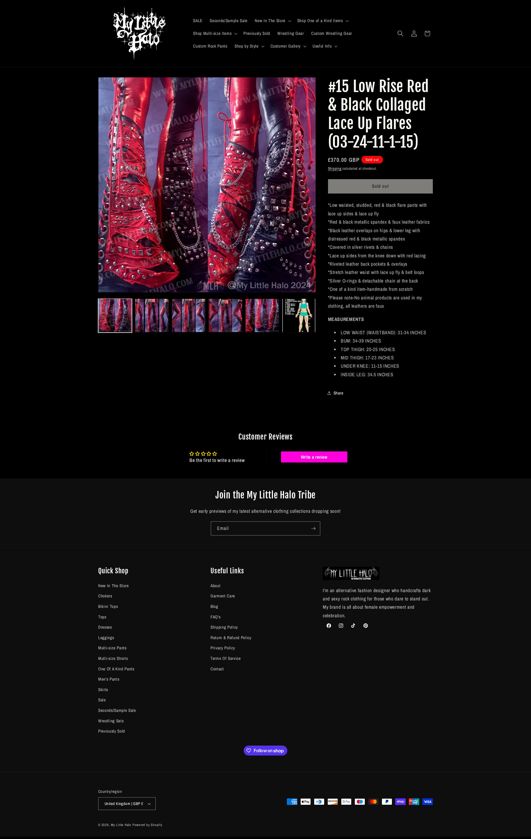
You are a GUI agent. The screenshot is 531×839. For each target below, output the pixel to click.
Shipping (335, 168)
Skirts (103, 689)
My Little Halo (121, 824)
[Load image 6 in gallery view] (299, 315)
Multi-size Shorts (113, 658)
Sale (102, 700)
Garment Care (222, 596)
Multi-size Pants (112, 648)
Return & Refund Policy (230, 637)
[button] (272, 20)
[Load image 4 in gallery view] (225, 315)
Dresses (105, 627)
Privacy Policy (222, 648)
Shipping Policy (224, 627)
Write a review (314, 457)
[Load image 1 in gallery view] (115, 315)
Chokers (105, 596)
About (215, 585)
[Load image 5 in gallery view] (262, 315)
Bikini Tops (108, 606)
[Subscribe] (313, 528)
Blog (214, 606)
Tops (102, 617)
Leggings (106, 637)
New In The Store (113, 585)
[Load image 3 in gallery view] (188, 315)
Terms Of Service (225, 658)
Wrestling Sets (111, 720)
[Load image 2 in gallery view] (152, 315)
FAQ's (215, 617)
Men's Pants (108, 679)
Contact (217, 668)
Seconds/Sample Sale (117, 710)
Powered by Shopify (147, 824)
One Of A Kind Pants (116, 668)
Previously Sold (111, 731)
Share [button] (338, 393)
